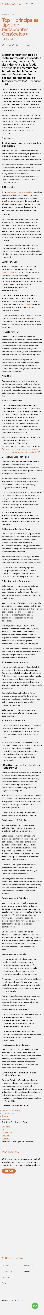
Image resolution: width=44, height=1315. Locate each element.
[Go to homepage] (12, 4)
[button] (29, 4)
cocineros (28, 304)
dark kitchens (8, 272)
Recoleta (6, 1119)
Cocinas (26, 1271)
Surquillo (6, 1138)
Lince (4, 1129)
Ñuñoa (5, 1116)
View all (28, 45)
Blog (4, 1283)
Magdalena (7, 1132)
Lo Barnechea (8, 1113)
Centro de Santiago (11, 1110)
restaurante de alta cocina (19, 192)
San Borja (6, 1135)
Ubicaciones (7, 1271)
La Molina (6, 1126)
